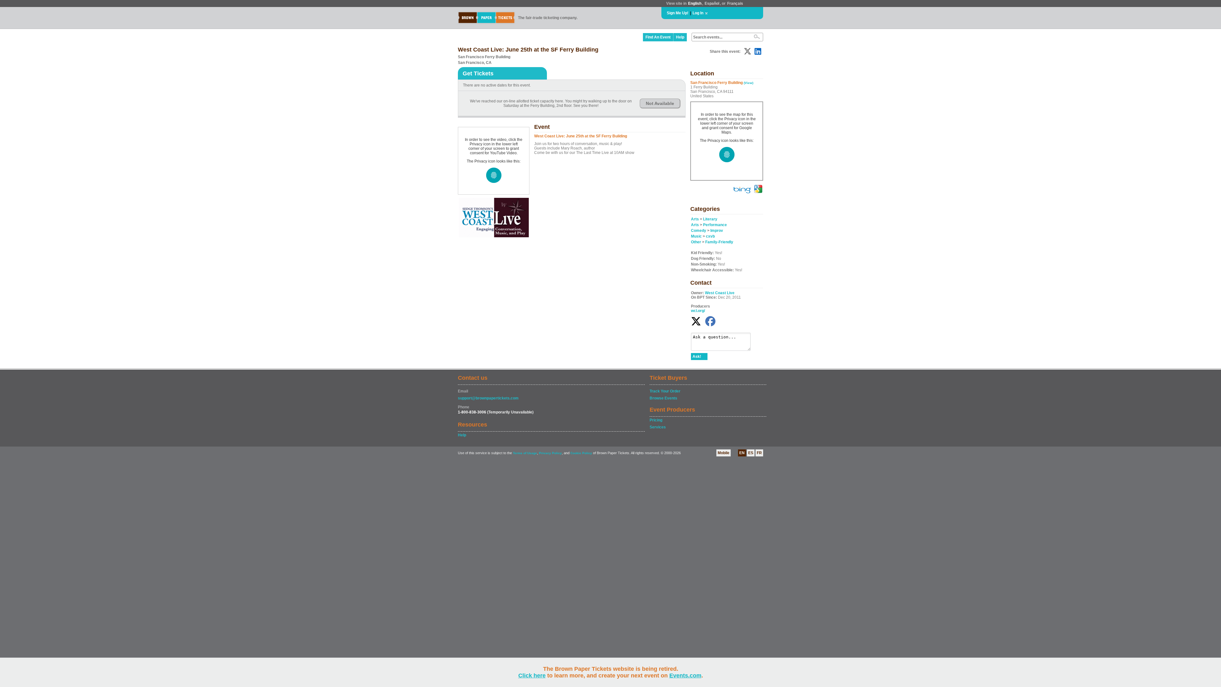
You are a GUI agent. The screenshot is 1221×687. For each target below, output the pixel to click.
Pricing (656, 420)
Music (696, 236)
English (694, 3)
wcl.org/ (698, 311)
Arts (695, 219)
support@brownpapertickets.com (488, 398)
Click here (532, 675)
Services (658, 427)
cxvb (710, 236)
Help (680, 37)
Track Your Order (665, 391)
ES (750, 453)
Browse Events (663, 398)
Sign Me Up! (677, 13)
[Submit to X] (747, 51)
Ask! (697, 356)
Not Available (660, 103)
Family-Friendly (719, 242)
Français (735, 3)
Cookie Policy (581, 453)
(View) (748, 83)
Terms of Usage (525, 453)
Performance (715, 225)
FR (759, 453)
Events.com (685, 675)
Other (696, 242)
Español (712, 3)
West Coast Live (720, 293)
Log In (698, 13)
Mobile (723, 453)
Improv (716, 230)
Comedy (698, 230)
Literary (710, 219)
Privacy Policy (550, 453)
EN (742, 453)
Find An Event (658, 37)
